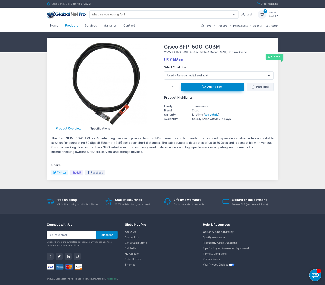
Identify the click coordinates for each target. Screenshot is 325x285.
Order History (133, 259)
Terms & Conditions (215, 253)
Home (54, 25)
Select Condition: (175, 67)
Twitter (61, 172)
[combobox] (162, 14)
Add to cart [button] (214, 86)
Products (71, 25)
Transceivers (240, 25)
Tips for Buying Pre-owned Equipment (226, 248)
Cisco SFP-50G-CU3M (265, 25)
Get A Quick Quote (136, 243)
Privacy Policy (211, 259)
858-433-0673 (80, 3)
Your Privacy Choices (216, 264)
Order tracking (269, 3)
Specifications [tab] (100, 128)
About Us (130, 232)
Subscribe (107, 235)
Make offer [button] (262, 86)
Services (91, 25)
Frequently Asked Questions (220, 243)
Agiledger (112, 278)
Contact (129, 25)
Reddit (77, 172)
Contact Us (132, 237)
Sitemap (130, 264)
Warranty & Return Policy (218, 232)
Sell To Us (130, 248)
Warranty (110, 25)
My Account (132, 253)
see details (211, 114)
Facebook (97, 172)
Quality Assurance (214, 237)
